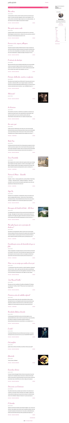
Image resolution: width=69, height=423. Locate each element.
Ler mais (34, 54)
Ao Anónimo (12, 107)
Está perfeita (12, 342)
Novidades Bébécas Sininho (16, 312)
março (57, 37)
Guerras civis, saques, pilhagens (18, 43)
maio (56, 34)
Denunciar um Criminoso (16, 386)
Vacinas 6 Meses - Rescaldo (17, 174)
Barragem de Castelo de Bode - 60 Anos (21, 208)
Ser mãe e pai (12, 124)
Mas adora (11, 11)
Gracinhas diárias (13, 370)
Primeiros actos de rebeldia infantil (19, 295)
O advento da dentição (15, 60)
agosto (57, 30)
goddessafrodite (12, 2)
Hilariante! (11, 94)
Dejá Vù (10, 191)
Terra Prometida (13, 158)
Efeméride (11, 356)
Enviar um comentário (15, 54)
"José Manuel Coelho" (14, 280)
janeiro (57, 40)
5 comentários (14, 135)
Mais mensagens (32, 417)
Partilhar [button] (9, 54)
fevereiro (57, 38)
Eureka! (10, 329)
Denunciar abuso (57, 43)
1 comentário (14, 238)
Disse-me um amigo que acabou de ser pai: (21, 263)
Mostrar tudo (45, 7)
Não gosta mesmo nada (15, 28)
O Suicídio (11, 403)
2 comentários (14, 169)
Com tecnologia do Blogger (29, 420)
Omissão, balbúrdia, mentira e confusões (20, 77)
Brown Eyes (60, 19)
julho (56, 31)
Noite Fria (11, 141)
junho (56, 33)
